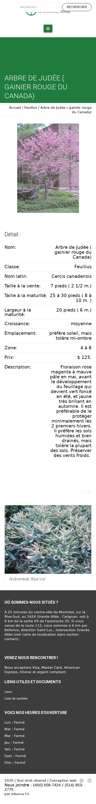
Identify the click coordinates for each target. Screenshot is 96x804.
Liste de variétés (16, 698)
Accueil (15, 108)
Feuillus (30, 108)
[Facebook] (81, 780)
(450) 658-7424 (47, 785)
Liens (8, 691)
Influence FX (20, 794)
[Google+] (89, 780)
